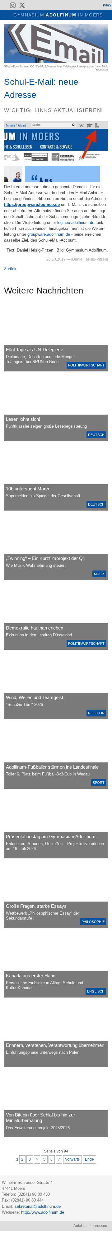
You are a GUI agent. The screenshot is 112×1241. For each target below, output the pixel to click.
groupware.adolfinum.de (48, 234)
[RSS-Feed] (4, 5)
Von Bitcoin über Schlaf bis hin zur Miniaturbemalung (40, 1117)
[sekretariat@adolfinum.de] (31, 5)
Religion (96, 713)
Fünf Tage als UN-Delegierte (34, 349)
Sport (99, 782)
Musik (99, 574)
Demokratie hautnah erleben (34, 627)
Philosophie (93, 922)
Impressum (99, 1226)
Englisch (96, 991)
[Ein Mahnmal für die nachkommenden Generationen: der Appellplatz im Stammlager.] (56, 1033)
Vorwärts (72, 1159)
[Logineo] (96, 5)
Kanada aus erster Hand (30, 975)
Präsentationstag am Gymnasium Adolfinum (51, 836)
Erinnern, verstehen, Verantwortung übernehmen (55, 1045)
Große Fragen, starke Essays (36, 906)
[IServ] (107, 5)
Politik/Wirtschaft (86, 365)
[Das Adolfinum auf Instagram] (13, 6)
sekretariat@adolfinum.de (38, 1206)
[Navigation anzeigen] (8, 14)
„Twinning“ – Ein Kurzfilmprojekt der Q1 (45, 558)
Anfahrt (79, 1226)
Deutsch (96, 435)
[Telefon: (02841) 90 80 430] (40, 5)
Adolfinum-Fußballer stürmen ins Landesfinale (52, 767)
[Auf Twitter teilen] (105, 27)
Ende (89, 1159)
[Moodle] (85, 5)
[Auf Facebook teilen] (98, 27)
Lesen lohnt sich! (23, 419)
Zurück (10, 268)
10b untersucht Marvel (28, 488)
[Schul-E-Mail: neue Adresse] (56, 61)
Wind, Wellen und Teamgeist (34, 697)
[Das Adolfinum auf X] (22, 6)
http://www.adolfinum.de (42, 1212)
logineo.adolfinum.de (75, 222)
